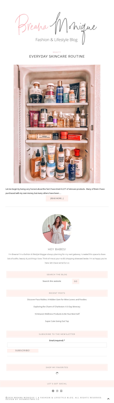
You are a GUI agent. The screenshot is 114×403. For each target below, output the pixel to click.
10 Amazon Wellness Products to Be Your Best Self (57, 314)
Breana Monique (57, 28)
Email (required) (57, 340)
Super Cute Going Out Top (57, 321)
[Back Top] (108, 399)
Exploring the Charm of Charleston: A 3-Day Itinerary (57, 306)
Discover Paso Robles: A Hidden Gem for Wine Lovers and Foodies (57, 299)
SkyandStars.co (29, 399)
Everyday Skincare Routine (57, 56)
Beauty (57, 52)
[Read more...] (57, 198)
